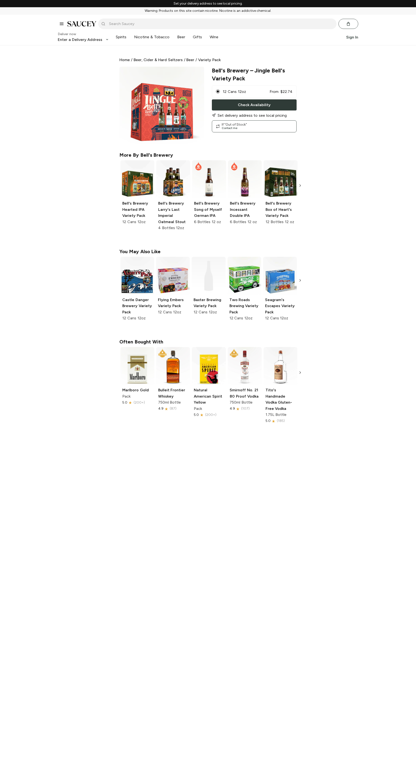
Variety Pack (209, 60)
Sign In (352, 37)
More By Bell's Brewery (146, 155)
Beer (190, 60)
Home (124, 60)
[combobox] (220, 24)
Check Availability (254, 105)
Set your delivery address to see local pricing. (208, 4)
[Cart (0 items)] (348, 24)
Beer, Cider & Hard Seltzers (158, 60)
